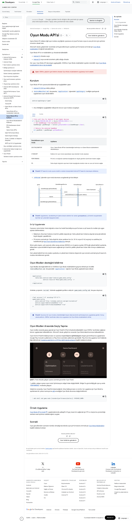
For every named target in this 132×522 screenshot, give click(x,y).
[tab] (33, 114)
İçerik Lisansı (49, 448)
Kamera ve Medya (49, 492)
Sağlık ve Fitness (48, 489)
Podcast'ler (29, 502)
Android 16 (82, 486)
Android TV (65, 495)
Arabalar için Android (68, 492)
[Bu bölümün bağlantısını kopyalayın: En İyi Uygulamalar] (47, 225)
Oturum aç (126, 2)
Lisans (33, 517)
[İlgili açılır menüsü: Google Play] (42, 2)
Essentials (22, 2)
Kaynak (28, 494)
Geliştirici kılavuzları (102, 488)
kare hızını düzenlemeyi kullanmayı (54, 242)
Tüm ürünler (91, 510)
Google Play (36, 2)
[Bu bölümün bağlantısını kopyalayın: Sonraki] (39, 422)
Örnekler (29, 11)
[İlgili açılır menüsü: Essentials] (27, 2)
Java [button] (33, 114)
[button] (10, 49)
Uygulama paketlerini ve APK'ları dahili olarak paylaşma (58, 340)
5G (45, 498)
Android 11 (82, 501)
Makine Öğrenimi (49, 486)
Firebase (65, 510)
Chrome (57, 510)
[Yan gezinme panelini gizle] (21, 519)
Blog (27, 499)
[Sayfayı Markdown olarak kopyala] (67, 35)
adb (53, 391)
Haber (28, 497)
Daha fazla (50, 2)
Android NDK (100, 497)
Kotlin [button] (41, 114)
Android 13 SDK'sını (40, 88)
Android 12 (37, 56)
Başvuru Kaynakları (54, 11)
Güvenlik (28, 491)
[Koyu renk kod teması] (103, 99)
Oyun (45, 483)
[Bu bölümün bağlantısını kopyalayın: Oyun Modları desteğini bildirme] (65, 263)
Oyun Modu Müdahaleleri (96, 426)
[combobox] (81, 2)
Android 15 (82, 489)
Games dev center (9, 7)
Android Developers (35, 28)
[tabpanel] (68, 125)
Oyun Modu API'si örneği (37, 412)
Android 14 (82, 492)
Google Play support (120, 489)
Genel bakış (6, 11)
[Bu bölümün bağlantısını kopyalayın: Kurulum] (40, 81)
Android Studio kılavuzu (103, 485)
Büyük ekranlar (66, 483)
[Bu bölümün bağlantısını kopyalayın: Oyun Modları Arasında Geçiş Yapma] (69, 326)
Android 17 (82, 483)
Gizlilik (46, 495)
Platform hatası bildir (120, 483)
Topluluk (67, 11)
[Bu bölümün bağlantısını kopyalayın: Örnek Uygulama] (49, 408)
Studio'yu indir (101, 494)
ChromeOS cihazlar (67, 489)
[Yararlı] (102, 28)
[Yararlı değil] (105, 28)
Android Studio (115, 2)
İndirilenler (18, 11)
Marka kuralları (41, 517)
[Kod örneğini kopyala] (105, 99)
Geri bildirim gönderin (96, 36)
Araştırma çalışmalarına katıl (121, 492)
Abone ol (110, 518)
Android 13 (37, 59)
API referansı (100, 491)
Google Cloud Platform (78, 510)
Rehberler (40, 11)
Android (28, 485)
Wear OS (64, 486)
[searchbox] (12, 17)
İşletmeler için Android (32, 488)
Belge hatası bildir (119, 486)
